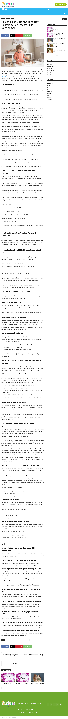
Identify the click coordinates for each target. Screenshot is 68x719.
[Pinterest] (54, 704)
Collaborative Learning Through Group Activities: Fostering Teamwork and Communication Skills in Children (9, 656)
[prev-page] (2, 688)
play (31, 639)
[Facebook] (48, 704)
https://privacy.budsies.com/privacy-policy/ (27, 709)
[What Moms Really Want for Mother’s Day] (8, 677)
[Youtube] (61, 704)
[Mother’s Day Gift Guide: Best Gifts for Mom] (37, 677)
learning (27, 639)
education (20, 639)
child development (8, 639)
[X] (57, 704)
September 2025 (51, 70)
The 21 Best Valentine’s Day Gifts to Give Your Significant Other (59, 50)
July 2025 (49, 72)
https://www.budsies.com (32, 712)
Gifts (9, 18)
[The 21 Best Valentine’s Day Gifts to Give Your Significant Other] (50, 50)
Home (2, 16)
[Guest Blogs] (7, 663)
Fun (6, 18)
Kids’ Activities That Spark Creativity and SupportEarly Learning (59, 45)
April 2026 (49, 64)
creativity (15, 639)
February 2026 (50, 66)
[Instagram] (51, 704)
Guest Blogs (5, 31)
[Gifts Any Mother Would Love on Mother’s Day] (22, 677)
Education (6, 16)
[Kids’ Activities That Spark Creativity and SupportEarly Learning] (50, 45)
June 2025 (49, 74)
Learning (12, 18)
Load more (56, 55)
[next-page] (4, 688)
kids (24, 639)
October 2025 (50, 68)
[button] (65, 13)
